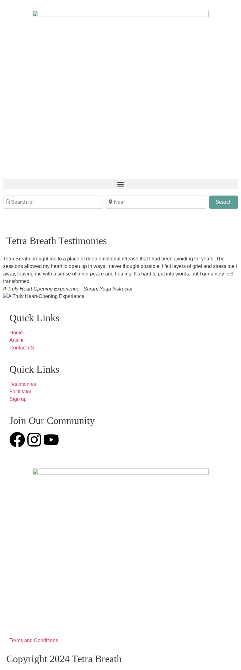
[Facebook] (17, 440)
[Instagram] (34, 440)
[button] (120, 184)
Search (227, 202)
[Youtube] (51, 440)
